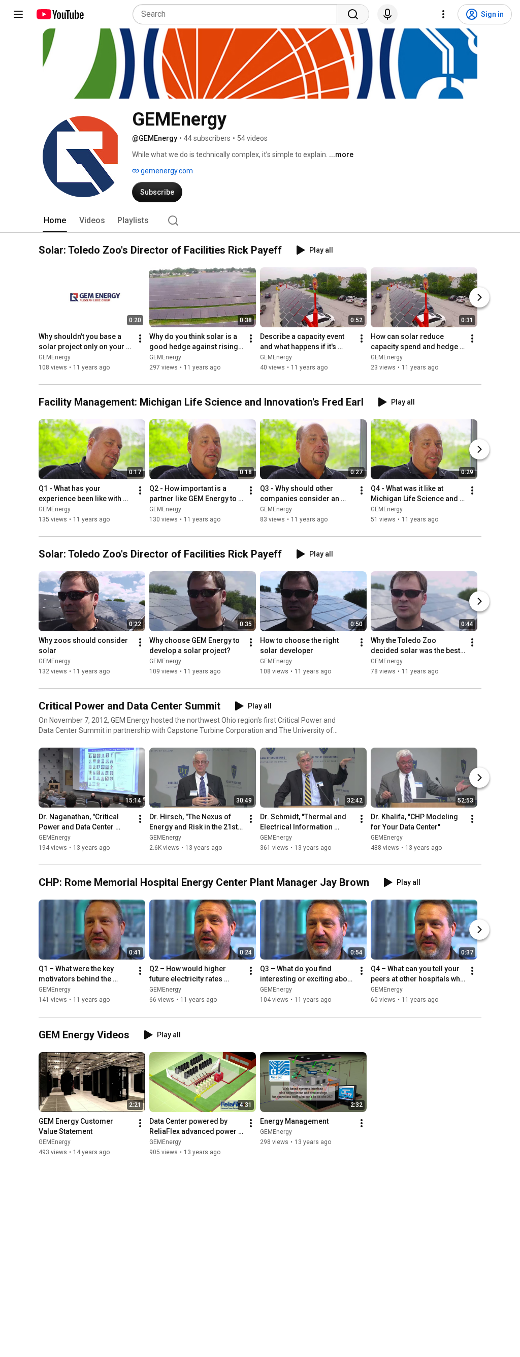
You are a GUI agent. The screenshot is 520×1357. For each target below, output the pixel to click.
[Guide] (18, 14)
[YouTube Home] (59, 14)
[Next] (479, 297)
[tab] (55, 220)
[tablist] (260, 220)
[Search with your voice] (387, 14)
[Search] (353, 14)
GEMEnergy (55, 357)
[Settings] (443, 14)
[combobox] (238, 14)
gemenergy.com (166, 171)
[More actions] (140, 338)
